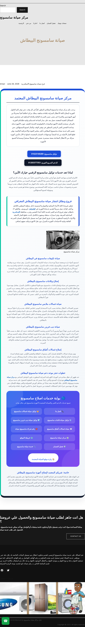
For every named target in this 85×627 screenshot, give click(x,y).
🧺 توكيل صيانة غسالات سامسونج (26, 411)
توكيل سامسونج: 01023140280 (44, 154)
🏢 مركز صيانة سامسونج (59, 438)
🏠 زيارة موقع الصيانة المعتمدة (43, 459)
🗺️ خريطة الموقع (26, 438)
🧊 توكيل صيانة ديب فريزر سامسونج (26, 420)
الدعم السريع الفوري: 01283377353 (43, 162)
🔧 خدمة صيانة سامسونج (26, 446)
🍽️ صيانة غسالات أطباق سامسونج (59, 429)
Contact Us (75, 536)
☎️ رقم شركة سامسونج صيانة (26, 429)
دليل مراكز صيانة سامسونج (33, 620)
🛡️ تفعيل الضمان (59, 446)
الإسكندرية (16, 212)
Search (3, 5)
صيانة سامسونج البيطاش (42, 40)
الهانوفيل (32, 209)
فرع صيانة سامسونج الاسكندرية (33, 84)
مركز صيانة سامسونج (14, 17)
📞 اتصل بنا (59, 411)
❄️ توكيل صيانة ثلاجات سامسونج (59, 420)
